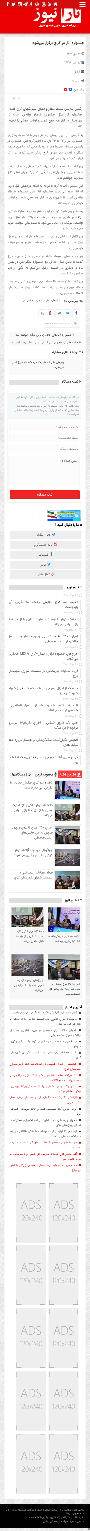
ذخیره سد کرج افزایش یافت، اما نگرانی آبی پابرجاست (31, 785)
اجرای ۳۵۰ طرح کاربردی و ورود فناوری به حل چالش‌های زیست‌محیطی (32, 832)
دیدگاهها (19, 774)
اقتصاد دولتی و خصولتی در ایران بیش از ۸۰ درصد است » (47, 342)
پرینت (76, 80)
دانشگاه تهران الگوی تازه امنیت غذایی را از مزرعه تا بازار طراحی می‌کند (32, 810)
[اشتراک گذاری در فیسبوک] (76, 313)
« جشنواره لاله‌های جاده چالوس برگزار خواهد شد (45, 334)
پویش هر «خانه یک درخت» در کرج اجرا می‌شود (38, 365)
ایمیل (77, 71)
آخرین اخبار (68, 774)
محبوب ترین (44, 774)
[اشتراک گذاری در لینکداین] (42, 313)
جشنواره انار (53, 300)
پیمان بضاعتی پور (31, 300)
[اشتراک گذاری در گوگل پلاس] (50, 313)
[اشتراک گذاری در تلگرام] (59, 313)
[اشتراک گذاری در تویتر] (68, 313)
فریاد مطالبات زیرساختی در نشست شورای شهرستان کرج (33, 875)
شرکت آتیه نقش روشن (55, 1522)
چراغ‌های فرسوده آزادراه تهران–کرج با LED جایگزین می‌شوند (32, 852)
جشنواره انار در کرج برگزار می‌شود (58, 43)
